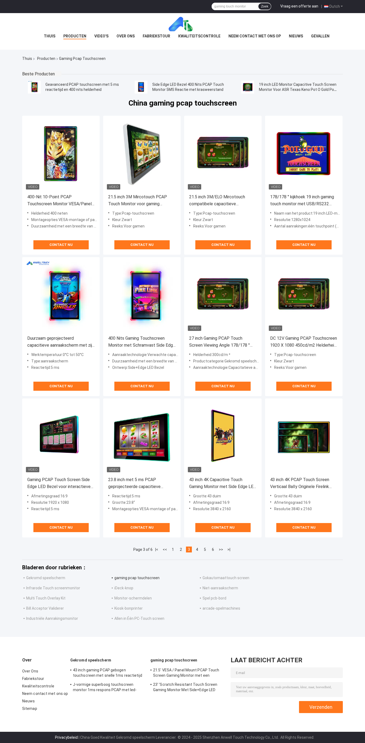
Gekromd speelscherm (45, 578)
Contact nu (61, 245)
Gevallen (320, 36)
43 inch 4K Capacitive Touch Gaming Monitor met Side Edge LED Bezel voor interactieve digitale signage (222, 483)
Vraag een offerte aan (299, 6)
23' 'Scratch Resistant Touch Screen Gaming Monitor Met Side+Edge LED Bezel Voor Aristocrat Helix (185, 688)
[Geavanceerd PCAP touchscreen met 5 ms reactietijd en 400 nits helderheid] (34, 87)
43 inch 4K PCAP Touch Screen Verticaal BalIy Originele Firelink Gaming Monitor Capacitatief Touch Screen (303, 483)
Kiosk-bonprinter (128, 608)
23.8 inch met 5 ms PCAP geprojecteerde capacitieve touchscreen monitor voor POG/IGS (141, 483)
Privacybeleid (66, 737)
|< (156, 549)
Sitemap (29, 708)
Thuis (49, 36)
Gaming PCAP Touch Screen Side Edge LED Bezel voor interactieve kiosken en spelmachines (59, 483)
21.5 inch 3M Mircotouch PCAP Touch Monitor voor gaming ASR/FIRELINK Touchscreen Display (137, 200)
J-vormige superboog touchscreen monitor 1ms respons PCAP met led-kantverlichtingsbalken (105, 688)
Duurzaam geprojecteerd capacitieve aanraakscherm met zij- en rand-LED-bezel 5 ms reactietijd (60, 342)
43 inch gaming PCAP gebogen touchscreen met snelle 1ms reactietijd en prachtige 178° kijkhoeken (107, 673)
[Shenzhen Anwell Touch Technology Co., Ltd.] (182, 24)
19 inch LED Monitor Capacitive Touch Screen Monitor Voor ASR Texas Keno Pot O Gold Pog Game (297, 89)
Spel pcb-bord (214, 598)
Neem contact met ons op (254, 36)
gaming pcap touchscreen (137, 578)
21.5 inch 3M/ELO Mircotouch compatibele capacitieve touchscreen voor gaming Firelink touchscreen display (220, 200)
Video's (101, 36)
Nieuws (296, 36)
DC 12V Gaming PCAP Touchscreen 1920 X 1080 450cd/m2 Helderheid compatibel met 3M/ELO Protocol (303, 342)
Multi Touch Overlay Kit (45, 598)
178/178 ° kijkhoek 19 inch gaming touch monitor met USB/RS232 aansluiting (302, 200)
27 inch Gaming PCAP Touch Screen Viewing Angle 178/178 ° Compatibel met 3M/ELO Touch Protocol (219, 342)
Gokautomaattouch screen (226, 578)
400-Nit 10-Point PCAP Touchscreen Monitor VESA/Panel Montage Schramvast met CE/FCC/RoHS (59, 200)
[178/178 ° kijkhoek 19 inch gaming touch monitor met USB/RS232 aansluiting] (303, 154)
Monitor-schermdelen (133, 598)
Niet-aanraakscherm (220, 588)
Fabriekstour (156, 36)
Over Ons (126, 36)
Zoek (264, 6)
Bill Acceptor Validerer (45, 608)
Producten (74, 36)
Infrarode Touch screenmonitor (53, 588)
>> (221, 549)
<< (165, 549)
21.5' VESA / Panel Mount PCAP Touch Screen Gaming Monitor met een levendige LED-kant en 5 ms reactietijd (186, 673)
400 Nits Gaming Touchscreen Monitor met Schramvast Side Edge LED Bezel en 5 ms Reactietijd (141, 342)
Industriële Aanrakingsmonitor (52, 618)
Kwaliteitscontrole (199, 36)
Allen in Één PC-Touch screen (139, 618)
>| (228, 549)
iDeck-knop (123, 588)
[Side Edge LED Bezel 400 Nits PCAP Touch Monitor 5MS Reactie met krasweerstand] (141, 87)
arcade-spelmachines (221, 608)
